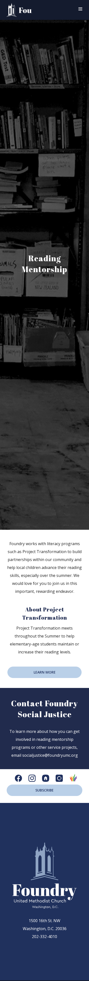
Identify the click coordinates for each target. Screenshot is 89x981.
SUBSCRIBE (44, 790)
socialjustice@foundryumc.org (50, 755)
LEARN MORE (45, 672)
